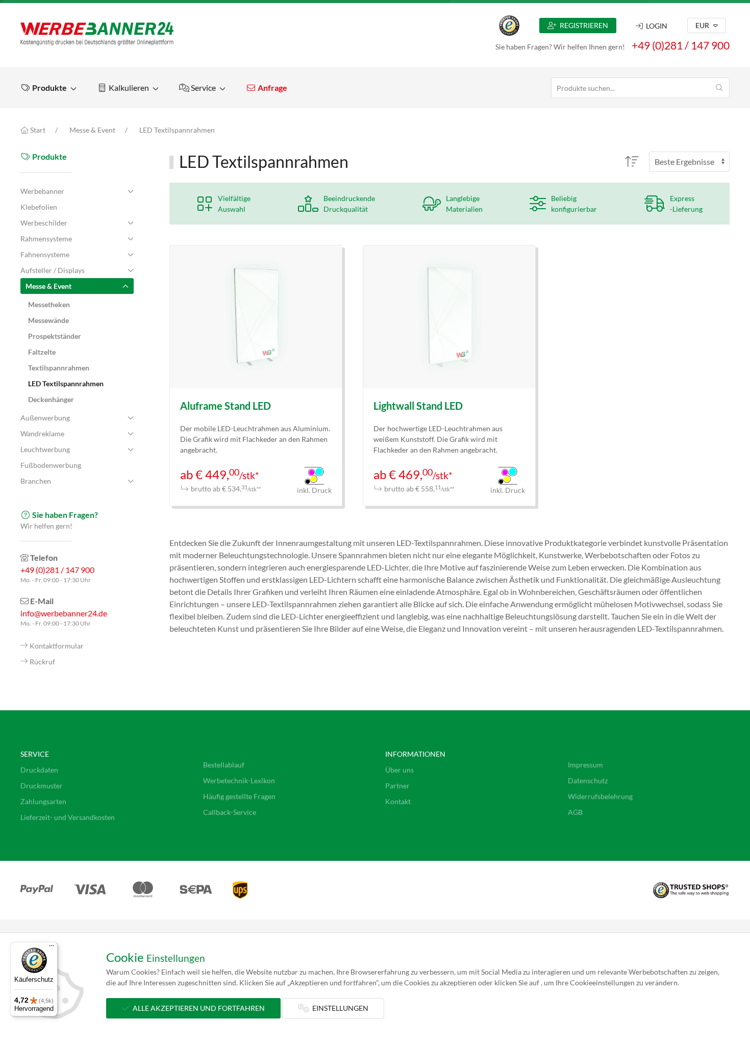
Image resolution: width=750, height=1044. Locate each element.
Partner (397, 785)
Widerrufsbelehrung (600, 796)
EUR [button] (703, 25)
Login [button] (655, 25)
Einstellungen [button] (338, 1008)
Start (37, 130)
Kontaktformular (57, 645)
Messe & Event (92, 130)
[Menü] (51, 948)
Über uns (399, 769)
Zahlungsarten (43, 801)
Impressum (585, 764)
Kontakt (398, 801)
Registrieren (582, 25)
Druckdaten (39, 769)
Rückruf (42, 661)
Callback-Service (229, 812)
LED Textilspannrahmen (177, 130)
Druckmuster (41, 785)
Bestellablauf (223, 764)
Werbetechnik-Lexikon (239, 780)
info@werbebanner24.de (63, 613)
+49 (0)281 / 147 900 (681, 45)
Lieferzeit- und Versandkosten (67, 817)
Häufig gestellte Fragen (239, 796)
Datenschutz (588, 780)
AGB (575, 812)
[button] (48, 87)
